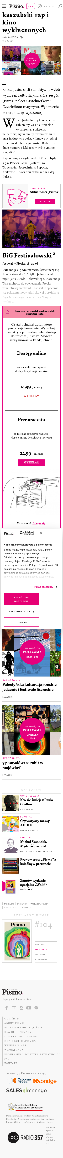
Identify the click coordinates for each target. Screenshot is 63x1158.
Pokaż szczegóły (43, 586)
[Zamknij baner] (49, 533)
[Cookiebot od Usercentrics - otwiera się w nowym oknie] (24, 533)
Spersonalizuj (19, 611)
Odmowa (21, 622)
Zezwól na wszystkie (21, 599)
